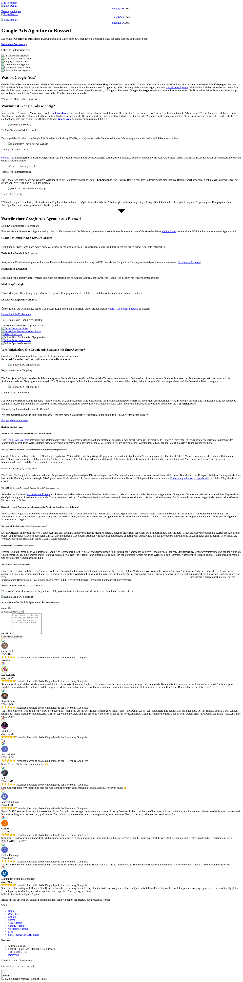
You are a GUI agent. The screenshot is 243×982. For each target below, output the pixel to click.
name (4, 608)
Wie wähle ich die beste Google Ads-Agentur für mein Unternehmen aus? (30, 488)
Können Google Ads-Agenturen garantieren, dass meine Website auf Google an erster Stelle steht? (40, 507)
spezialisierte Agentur (177, 87)
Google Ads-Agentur (18, 439)
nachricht (6, 633)
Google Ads (7, 157)
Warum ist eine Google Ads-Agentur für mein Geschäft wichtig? (27, 433)
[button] (128, 8)
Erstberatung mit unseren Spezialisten (189, 478)
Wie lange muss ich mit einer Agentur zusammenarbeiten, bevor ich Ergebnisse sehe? (34, 450)
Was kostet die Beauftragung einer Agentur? (19, 469)
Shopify (116, 8)
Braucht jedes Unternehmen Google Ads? (17, 545)
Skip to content (9, 2)
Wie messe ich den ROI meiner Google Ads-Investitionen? (24, 526)
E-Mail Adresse (9, 611)
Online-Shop (169, 231)
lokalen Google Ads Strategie (123, 308)
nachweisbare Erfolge (38, 494)
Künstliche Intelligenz (23, 577)
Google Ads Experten (189, 262)
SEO (122, 8)
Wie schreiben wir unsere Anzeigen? (15, 564)
